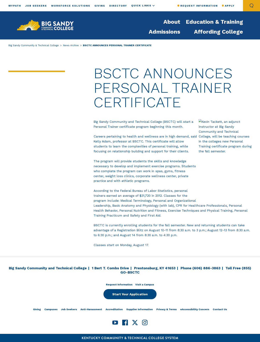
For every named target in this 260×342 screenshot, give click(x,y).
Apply (230, 5)
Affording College (218, 31)
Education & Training (214, 21)
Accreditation (114, 309)
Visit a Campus (144, 284)
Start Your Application (130, 294)
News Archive (71, 45)
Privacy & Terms (166, 309)
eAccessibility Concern (194, 309)
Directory (118, 5)
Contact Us (220, 309)
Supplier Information (139, 309)
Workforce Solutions (70, 5)
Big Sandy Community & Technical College (33, 45)
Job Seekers (36, 5)
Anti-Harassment (91, 309)
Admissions (164, 31)
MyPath (14, 5)
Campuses (50, 309)
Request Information (199, 5)
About (171, 21)
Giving (99, 5)
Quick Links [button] (141, 5)
